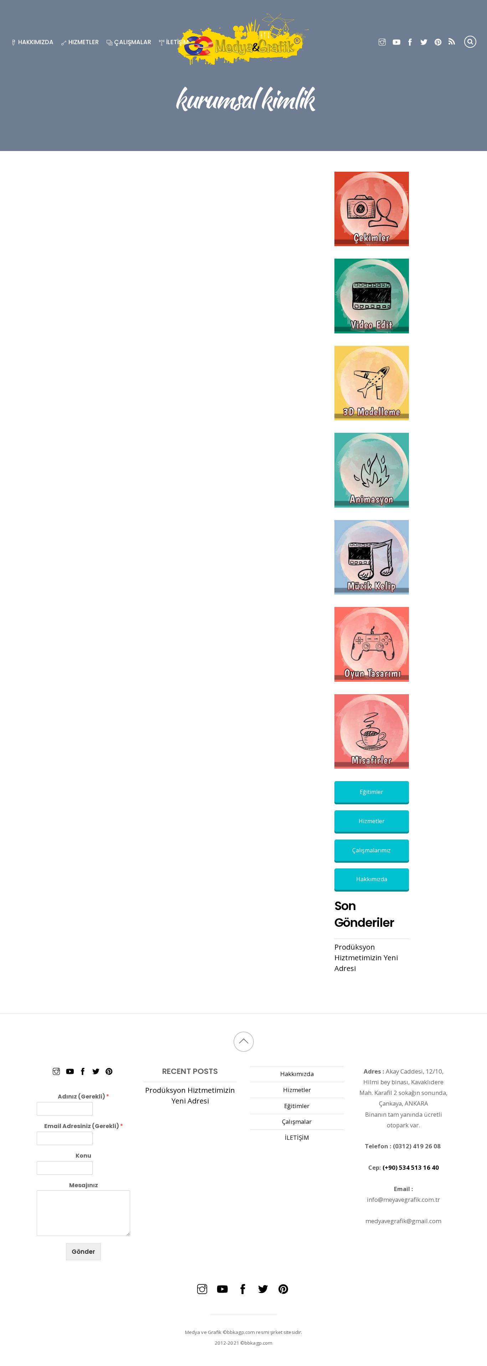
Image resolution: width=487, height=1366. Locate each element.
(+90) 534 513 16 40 (411, 1167)
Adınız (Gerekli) (83, 1097)
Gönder (83, 1251)
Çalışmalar (132, 42)
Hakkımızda (35, 42)
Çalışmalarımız (371, 850)
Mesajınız (83, 1185)
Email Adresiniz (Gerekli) (83, 1126)
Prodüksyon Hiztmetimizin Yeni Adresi (366, 957)
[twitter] (424, 41)
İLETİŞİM (177, 42)
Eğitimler (371, 792)
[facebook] (410, 41)
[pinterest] (438, 41)
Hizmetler (83, 42)
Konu (83, 1156)
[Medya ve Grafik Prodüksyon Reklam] (243, 64)
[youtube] (396, 41)
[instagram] (382, 41)
